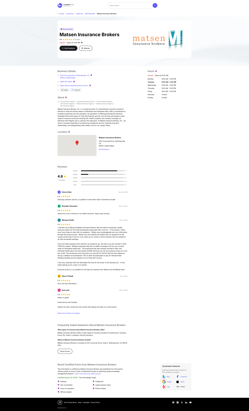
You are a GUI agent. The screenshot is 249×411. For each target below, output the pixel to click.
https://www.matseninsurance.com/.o (74, 85)
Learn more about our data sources (88, 374)
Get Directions (104, 149)
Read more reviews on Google (69, 313)
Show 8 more (65, 351)
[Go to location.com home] (66, 5)
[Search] (155, 5)
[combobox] (132, 5)
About (80, 402)
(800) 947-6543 (66, 82)
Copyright (86, 402)
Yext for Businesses (70, 402)
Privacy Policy (95, 402)
